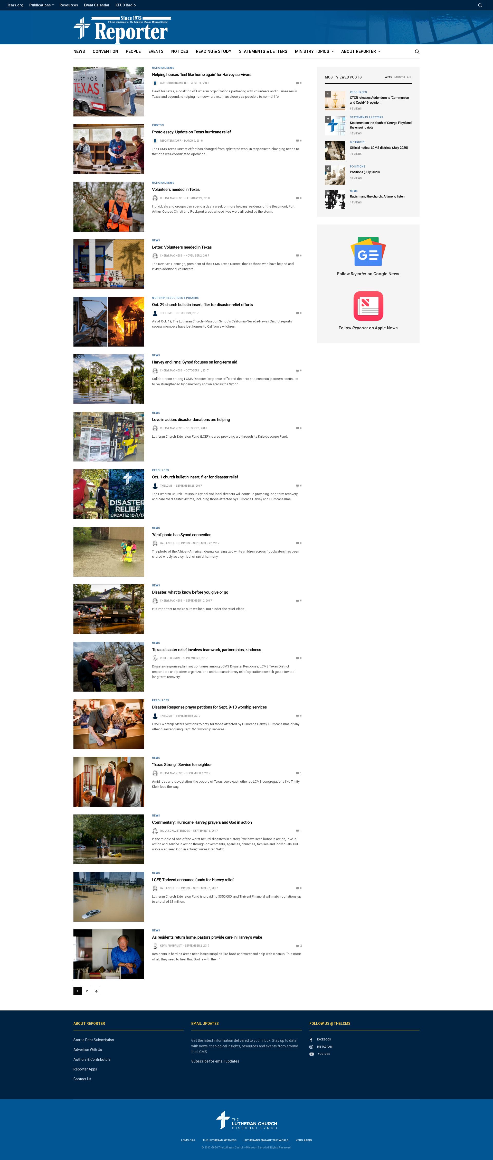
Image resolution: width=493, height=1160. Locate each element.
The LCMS (166, 313)
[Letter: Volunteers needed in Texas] (108, 264)
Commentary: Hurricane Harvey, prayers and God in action (202, 822)
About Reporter (358, 51)
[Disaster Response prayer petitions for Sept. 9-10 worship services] (108, 724)
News (79, 51)
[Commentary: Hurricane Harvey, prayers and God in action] (108, 839)
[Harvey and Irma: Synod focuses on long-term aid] (108, 379)
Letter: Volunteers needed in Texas (182, 247)
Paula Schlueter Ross (175, 543)
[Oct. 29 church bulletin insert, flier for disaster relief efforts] (108, 322)
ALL (409, 77)
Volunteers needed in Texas (176, 189)
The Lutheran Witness (219, 1140)
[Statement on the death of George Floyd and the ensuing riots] (335, 125)
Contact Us (82, 1079)
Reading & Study (213, 51)
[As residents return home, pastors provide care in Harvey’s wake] (108, 954)
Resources (69, 5)
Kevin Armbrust (171, 945)
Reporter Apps (85, 1069)
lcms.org (15, 5)
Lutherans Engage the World (266, 1140)
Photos (158, 125)
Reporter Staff (170, 140)
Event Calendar (97, 5)
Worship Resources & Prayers (175, 298)
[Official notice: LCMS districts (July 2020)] (335, 150)
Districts (357, 142)
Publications (40, 5)
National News (163, 68)
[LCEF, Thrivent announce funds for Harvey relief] (108, 897)
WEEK (388, 77)
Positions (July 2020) (365, 172)
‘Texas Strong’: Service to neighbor (182, 764)
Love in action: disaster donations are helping (191, 419)
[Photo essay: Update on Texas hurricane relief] (108, 149)
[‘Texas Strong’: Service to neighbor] (108, 782)
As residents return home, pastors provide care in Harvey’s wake (207, 937)
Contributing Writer (174, 83)
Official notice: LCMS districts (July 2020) (379, 148)
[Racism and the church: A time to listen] (335, 199)
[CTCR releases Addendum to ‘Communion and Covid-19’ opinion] (335, 100)
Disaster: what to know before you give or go (190, 592)
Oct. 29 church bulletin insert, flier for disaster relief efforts (202, 304)
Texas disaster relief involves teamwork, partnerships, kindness (206, 649)
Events (156, 51)
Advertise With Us (87, 1050)
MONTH (399, 77)
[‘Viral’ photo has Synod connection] (108, 552)
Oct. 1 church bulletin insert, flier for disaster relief (195, 477)
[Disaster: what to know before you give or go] (108, 609)
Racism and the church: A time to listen (377, 197)
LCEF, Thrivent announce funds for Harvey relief (192, 879)
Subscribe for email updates (215, 1061)
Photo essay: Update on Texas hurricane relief (191, 132)
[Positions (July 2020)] (335, 175)
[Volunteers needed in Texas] (108, 206)
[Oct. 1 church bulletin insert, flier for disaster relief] (108, 494)
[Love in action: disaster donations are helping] (108, 436)
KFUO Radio (126, 5)
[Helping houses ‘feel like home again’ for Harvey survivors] (108, 91)
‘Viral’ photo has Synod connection (181, 534)
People (133, 51)
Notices (179, 51)
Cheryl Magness (171, 198)
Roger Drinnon (170, 658)
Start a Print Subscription (93, 1040)
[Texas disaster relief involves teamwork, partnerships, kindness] (108, 667)
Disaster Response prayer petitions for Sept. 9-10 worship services (209, 707)
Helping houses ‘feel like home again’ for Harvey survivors (201, 74)
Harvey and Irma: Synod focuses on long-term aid (194, 362)
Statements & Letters (263, 51)
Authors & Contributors (92, 1059)
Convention (105, 51)
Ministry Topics (312, 51)
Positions (358, 166)
